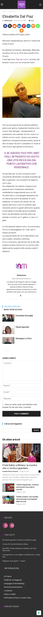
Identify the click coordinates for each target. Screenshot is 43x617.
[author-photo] (21, 272)
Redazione (8, 20)
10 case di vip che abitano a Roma (15, 544)
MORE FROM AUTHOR (13, 310)
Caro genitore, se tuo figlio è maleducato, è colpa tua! (21, 555)
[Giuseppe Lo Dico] (8, 340)
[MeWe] (28, 26)
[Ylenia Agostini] (8, 330)
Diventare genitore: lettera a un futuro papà (19, 540)
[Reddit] (14, 26)
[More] (21, 31)
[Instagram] (11, 525)
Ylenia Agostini (22, 327)
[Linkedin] (19, 26)
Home (4, 11)
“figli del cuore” (22, 59)
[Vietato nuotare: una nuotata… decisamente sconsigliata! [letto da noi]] (8, 500)
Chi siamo (12, 11)
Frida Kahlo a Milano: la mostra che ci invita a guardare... (19, 467)
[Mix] (33, 26)
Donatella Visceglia (24, 315)
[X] (10, 26)
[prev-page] (3, 349)
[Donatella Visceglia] (8, 318)
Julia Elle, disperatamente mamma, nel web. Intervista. (19, 549)
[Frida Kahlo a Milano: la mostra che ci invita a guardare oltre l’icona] (21, 452)
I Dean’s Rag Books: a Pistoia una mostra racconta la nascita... (27, 487)
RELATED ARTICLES (12, 306)
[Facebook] (5, 26)
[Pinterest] (24, 26)
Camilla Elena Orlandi (10, 471)
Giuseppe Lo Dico (24, 338)
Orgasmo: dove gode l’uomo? (13, 561)
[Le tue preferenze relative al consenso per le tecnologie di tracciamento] (39, 613)
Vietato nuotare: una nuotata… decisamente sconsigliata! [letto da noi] (27, 499)
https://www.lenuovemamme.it (21, 278)
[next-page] (7, 349)
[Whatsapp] (38, 26)
